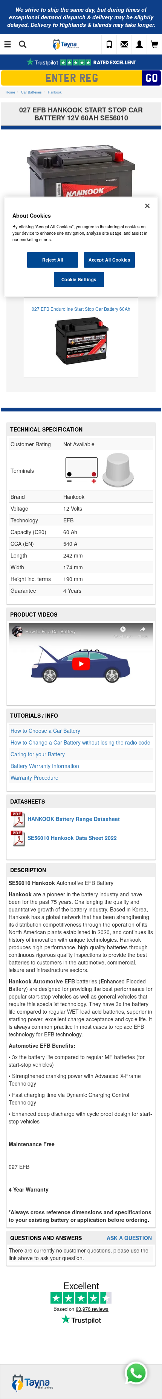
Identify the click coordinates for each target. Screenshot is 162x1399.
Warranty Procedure (34, 777)
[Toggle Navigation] (7, 44)
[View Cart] (154, 44)
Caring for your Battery (38, 754)
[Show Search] (22, 44)
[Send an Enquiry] (124, 44)
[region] (81, 247)
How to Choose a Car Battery (45, 730)
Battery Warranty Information (45, 766)
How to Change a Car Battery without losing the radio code (80, 742)
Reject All (52, 260)
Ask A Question (129, 1238)
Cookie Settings (79, 279)
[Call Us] (109, 44)
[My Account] (139, 44)
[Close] (147, 206)
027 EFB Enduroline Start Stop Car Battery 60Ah (81, 308)
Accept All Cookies (109, 260)
